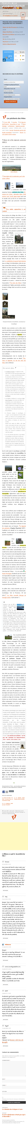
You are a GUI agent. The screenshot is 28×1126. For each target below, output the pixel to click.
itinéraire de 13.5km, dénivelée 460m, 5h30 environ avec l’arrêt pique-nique (14, 194)
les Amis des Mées (16, 283)
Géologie (4, 126)
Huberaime (8, 945)
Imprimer (11, 791)
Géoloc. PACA (8, 6)
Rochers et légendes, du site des (14, 361)
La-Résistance (11, 126)
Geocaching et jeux (15, 124)
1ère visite (12, 3)
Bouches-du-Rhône (8, 34)
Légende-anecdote (20, 126)
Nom (3, 1079)
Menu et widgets (23, 14)
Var (4, 39)
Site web (4, 1091)
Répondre (5, 890)
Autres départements (9, 44)
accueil (6, 3)
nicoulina (15, 122)
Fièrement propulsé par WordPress (8, 1120)
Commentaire (6, 1060)
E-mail (4, 1085)
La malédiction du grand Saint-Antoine (15, 261)
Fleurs (24, 124)
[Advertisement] (14, 836)
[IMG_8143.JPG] (14, 303)
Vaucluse (5, 41)
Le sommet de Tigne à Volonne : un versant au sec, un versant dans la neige (7, 799)
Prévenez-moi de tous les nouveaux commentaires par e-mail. (13, 1099)
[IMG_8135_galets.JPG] (14, 317)
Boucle (21, 132)
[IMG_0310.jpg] (14, 311)
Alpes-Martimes (7, 32)
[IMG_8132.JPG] (14, 296)
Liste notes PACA (18, 5)
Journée (11, 130)
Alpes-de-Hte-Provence (10, 27)
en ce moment (10, 15)
